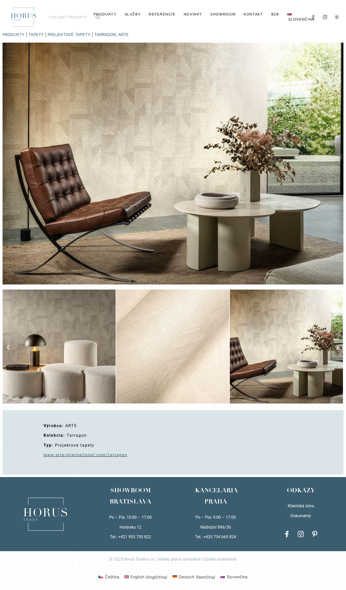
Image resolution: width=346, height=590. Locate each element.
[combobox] (69, 17)
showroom (223, 14)
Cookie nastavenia (220, 559)
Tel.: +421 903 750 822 (130, 536)
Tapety (36, 34)
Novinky (193, 14)
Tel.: (199, 536)
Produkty (104, 14)
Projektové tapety (69, 34)
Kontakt (253, 14)
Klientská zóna (301, 505)
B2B (275, 14)
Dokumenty (301, 515)
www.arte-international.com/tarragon (85, 454)
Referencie (162, 14)
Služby (133, 14)
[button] (8, 347)
